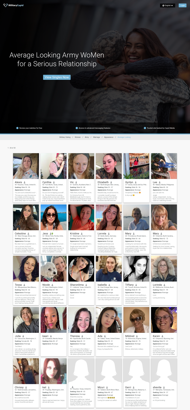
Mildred (129, 336)
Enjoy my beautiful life (105, 349)
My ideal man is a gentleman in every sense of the (26, 244)
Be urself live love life (22, 398)
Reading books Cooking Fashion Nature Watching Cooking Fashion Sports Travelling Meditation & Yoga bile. (107, 249)
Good (72, 295)
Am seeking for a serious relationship (109, 295)
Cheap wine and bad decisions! (25, 295)
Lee (155, 182)
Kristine (74, 233)
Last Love (128, 346)
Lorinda (157, 284)
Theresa (75, 336)
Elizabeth (103, 182)
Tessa (18, 284)
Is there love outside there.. (162, 244)
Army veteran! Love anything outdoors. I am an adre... (136, 295)
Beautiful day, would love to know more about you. (109, 192)
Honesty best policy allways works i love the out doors (24, 401)
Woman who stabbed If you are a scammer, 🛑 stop (109, 346)
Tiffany (129, 284)
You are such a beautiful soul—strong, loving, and (26, 192)
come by (156, 398)
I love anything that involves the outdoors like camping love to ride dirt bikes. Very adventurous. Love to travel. (136, 300)
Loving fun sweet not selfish (107, 400)
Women (78, 137)
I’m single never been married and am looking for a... (81, 244)
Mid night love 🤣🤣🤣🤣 (106, 398)
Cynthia (46, 182)
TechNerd (18, 346)
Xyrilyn (129, 182)
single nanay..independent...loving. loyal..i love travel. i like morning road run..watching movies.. (163, 197)
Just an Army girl (158, 346)
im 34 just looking (159, 400)
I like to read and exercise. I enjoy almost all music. (53, 401)
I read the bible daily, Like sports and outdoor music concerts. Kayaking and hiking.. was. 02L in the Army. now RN (136, 249)
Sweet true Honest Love (106, 244)
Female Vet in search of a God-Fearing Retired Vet (53, 244)
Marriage (96, 137)
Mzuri (101, 387)
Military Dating (64, 137)
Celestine (20, 233)
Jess (45, 233)
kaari (45, 336)
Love (154, 295)
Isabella (102, 284)
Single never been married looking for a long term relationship (79, 248)
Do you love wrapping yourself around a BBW (53, 192)
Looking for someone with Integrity (136, 244)
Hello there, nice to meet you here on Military (81, 192)
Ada (100, 336)
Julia (18, 336)
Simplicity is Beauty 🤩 (133, 192)
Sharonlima (77, 284)
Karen (156, 336)
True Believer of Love (132, 398)
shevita (157, 387)
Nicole (46, 284)
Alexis (18, 182)
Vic (72, 182)
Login (182, 5)
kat (44, 387)
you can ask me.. (158, 192)
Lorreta (102, 233)
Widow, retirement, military (134, 349)
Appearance (108, 137)
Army (87, 137)
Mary (128, 233)
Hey (71, 346)
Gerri (128, 387)
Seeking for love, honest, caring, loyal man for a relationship (164, 247)
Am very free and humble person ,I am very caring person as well (109, 298)
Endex (44, 398)
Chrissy (19, 387)
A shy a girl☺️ (130, 195)
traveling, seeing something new (53, 295)
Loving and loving (159, 298)
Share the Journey (76, 397)
